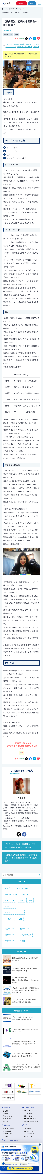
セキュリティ (9, 900)
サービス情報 (29, 1107)
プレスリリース (28, 1131)
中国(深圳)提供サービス (31, 1121)
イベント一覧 (28, 1136)
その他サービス (7, 1134)
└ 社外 (8, 919)
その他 (17, 34)
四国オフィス (8, 34)
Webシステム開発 (11, 894)
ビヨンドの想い (7, 1119)
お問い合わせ (22, 3)
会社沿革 (5, 1121)
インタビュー (9, 906)
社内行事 (36, 46)
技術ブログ (9, 888)
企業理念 (5, 1113)
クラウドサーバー (8, 1128)
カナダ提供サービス (30, 1119)
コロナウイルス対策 (32, 44)
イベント (8, 912)
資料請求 (32, 3)
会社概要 (5, 1111)
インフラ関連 (23, 888)
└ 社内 (19, 919)
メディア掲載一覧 (29, 1134)
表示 (10, 92)
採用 (30, 900)
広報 (21, 900)
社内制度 (29, 46)
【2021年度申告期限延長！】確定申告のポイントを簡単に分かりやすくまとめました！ (21, 857)
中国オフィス (9, 941)
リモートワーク (11, 46)
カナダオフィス (25, 935)
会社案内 (7, 1107)
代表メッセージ (7, 1116)
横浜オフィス (24, 929)
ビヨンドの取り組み (11, 1140)
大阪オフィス (9, 929)
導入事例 (7, 1125)
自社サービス (28, 1116)
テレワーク (9, 44)
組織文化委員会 (19, 44)
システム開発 (28, 1113)
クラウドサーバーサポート (32, 1111)
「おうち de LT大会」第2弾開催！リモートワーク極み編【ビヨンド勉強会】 (21, 846)
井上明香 (21, 797)
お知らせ (28, 1125)
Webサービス (28, 894)
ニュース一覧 (28, 1128)
